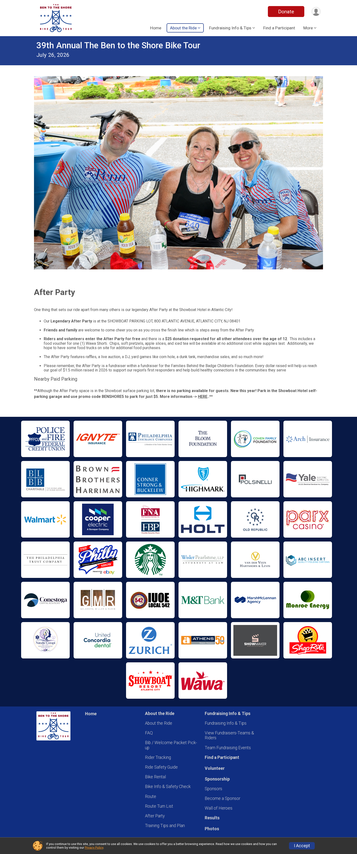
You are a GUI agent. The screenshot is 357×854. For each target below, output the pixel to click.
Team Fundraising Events (228, 747)
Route (150, 796)
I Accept (302, 845)
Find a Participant (279, 27)
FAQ (149, 733)
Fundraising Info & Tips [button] (230, 27)
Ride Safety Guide (161, 767)
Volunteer (215, 768)
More (308, 27)
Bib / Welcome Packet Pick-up (171, 745)
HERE (202, 396)
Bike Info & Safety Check (168, 786)
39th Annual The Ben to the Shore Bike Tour (118, 45)
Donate (286, 12)
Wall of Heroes (218, 808)
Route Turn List (159, 806)
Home (155, 27)
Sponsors (213, 788)
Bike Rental (155, 776)
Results (212, 817)
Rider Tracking (158, 757)
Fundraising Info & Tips (225, 723)
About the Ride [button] (183, 27)
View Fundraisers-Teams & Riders (229, 735)
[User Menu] (316, 11)
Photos (212, 828)
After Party (155, 815)
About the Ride (158, 723)
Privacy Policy (94, 847)
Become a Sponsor (222, 798)
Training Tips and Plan (165, 825)
